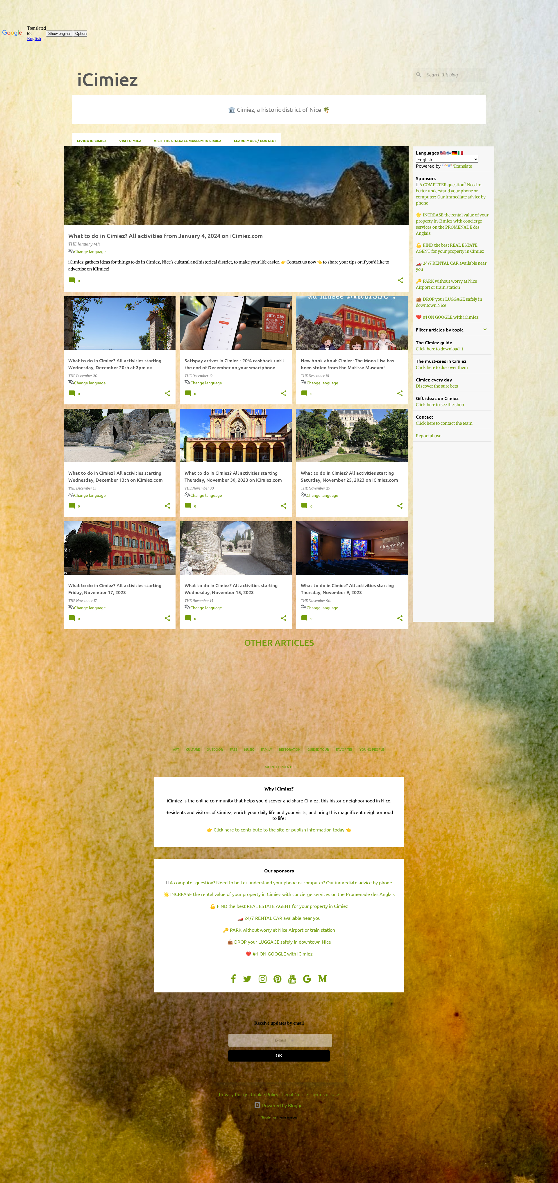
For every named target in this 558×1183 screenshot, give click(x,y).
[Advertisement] (236, 674)
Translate (462, 166)
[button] (400, 281)
